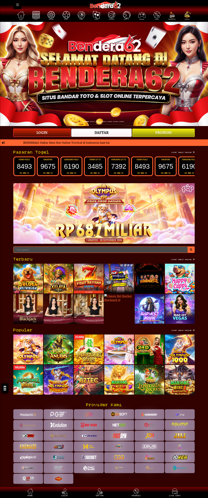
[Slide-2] (98, 121)
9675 (24, 166)
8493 (118, 166)
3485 (71, 166)
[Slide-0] (86, 121)
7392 (95, 166)
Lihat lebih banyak (182, 152)
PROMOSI (163, 133)
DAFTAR (102, 133)
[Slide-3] (104, 121)
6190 (47, 166)
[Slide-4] (109, 121)
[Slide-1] (92, 121)
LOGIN (42, 133)
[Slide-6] (121, 121)
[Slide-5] (115, 121)
